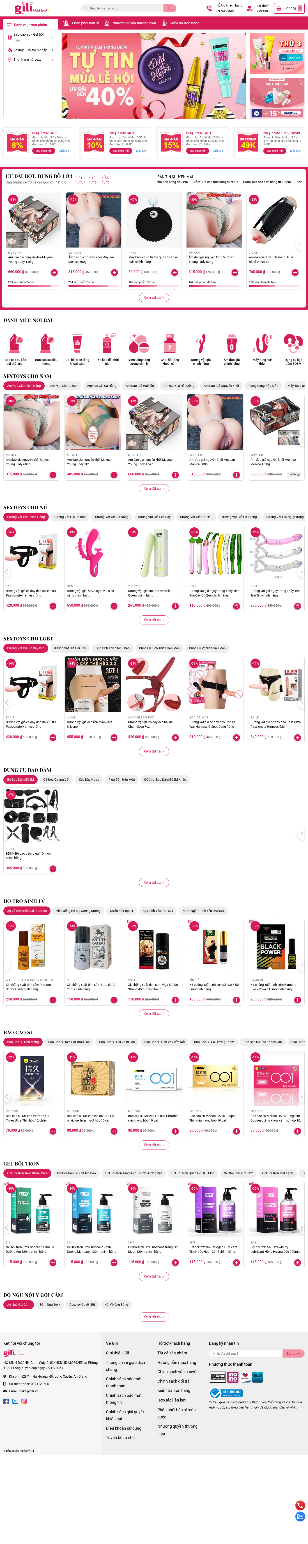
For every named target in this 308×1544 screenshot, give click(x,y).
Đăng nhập (263, 10)
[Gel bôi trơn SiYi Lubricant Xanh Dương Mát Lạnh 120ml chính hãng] (93, 1209)
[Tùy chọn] (236, 606)
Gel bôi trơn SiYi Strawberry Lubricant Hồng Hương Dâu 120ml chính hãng (275, 1251)
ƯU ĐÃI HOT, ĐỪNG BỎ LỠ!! (39, 176)
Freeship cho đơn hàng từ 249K (282, 182)
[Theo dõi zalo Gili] (15, 1401)
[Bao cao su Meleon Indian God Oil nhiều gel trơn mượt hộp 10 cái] (93, 1078)
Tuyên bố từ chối (121, 1437)
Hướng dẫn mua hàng (176, 1362)
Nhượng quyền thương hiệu (134, 23)
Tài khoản (263, 6)
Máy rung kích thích (263, 361)
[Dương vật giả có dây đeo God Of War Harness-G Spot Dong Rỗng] (215, 684)
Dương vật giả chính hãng (201, 361)
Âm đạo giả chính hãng (232, 361)
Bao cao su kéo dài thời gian (15, 361)
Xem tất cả (152, 297)
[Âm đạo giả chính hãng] (232, 343)
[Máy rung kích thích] (263, 343)
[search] (169, 8)
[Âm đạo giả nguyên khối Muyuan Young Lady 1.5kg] (33, 220)
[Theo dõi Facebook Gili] (6, 1401)
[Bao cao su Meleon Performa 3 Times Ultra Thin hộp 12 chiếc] (32, 1078)
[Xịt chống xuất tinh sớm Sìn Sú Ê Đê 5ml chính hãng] (215, 947)
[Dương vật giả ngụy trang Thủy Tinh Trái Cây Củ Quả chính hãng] (215, 553)
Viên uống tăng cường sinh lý (139, 361)
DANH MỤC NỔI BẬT (28, 320)
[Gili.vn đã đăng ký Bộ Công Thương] (226, 1393)
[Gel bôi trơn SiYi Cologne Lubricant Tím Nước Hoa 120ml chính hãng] (215, 1209)
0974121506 (225, 11)
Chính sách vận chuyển (178, 1371)
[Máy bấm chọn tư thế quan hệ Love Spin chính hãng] (154, 220)
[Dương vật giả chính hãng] (201, 343)
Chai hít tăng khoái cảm (170, 361)
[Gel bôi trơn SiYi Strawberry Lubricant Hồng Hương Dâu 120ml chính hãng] (276, 1209)
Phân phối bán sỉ (85, 23)
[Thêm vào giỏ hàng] (235, 272)
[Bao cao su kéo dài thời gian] (15, 343)
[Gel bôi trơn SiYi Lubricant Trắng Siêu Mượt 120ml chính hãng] (154, 1209)
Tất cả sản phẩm (172, 1353)
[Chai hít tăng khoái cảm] (170, 343)
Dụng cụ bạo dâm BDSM (293, 361)
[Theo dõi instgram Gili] (24, 1401)
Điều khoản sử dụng (123, 1428)
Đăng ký (293, 1353)
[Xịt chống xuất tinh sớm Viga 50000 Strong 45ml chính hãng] (154, 947)
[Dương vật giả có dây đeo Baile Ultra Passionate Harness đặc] (276, 684)
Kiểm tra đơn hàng (184, 23)
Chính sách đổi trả (173, 1381)
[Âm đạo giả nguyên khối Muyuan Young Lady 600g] (214, 220)
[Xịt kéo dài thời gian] (108, 343)
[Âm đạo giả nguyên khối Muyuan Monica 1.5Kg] (276, 422)
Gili (32, 1450)
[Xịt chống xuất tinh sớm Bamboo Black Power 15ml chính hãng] (276, 947)
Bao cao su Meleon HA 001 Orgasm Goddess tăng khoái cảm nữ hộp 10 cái (275, 1120)
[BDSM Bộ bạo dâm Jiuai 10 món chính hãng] (32, 816)
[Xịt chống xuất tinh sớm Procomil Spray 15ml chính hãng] (32, 947)
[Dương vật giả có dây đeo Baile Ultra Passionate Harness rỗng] (32, 553)
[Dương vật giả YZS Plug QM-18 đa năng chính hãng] (93, 553)
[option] (154, 76)
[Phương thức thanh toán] (236, 1377)
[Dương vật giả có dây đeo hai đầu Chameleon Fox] (154, 684)
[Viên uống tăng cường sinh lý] (139, 343)
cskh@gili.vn (28, 1391)
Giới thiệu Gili (117, 1353)
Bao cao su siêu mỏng (46, 361)
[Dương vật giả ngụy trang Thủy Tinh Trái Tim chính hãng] (276, 553)
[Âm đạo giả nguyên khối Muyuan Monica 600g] (93, 220)
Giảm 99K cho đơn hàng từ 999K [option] (180, 182)
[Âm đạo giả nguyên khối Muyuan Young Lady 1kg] (93, 422)
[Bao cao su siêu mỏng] (46, 343)
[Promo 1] (277, 53)
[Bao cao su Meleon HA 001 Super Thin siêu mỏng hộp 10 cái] (215, 1078)
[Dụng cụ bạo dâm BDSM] (293, 343)
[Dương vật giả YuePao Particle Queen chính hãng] (154, 553)
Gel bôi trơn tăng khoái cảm (77, 361)
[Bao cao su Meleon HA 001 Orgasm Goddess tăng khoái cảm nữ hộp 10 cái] (276, 1078)
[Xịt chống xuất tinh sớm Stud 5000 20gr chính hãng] (93, 947)
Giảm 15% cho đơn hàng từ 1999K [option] (232, 182)
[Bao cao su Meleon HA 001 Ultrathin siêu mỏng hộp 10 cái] (154, 1078)
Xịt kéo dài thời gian (108, 361)
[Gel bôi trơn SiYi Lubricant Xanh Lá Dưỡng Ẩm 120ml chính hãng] (32, 1209)
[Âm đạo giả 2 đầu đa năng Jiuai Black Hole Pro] (274, 220)
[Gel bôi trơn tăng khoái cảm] (77, 343)
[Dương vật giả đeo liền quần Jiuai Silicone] (93, 684)
